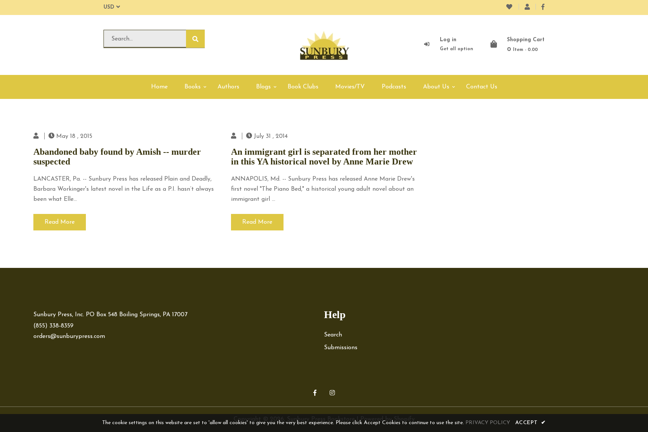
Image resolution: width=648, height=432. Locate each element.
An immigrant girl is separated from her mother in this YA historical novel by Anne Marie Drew (324, 156)
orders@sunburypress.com (69, 336)
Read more (60, 222)
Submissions (340, 348)
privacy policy (487, 423)
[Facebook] (543, 7)
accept (530, 423)
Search (333, 335)
